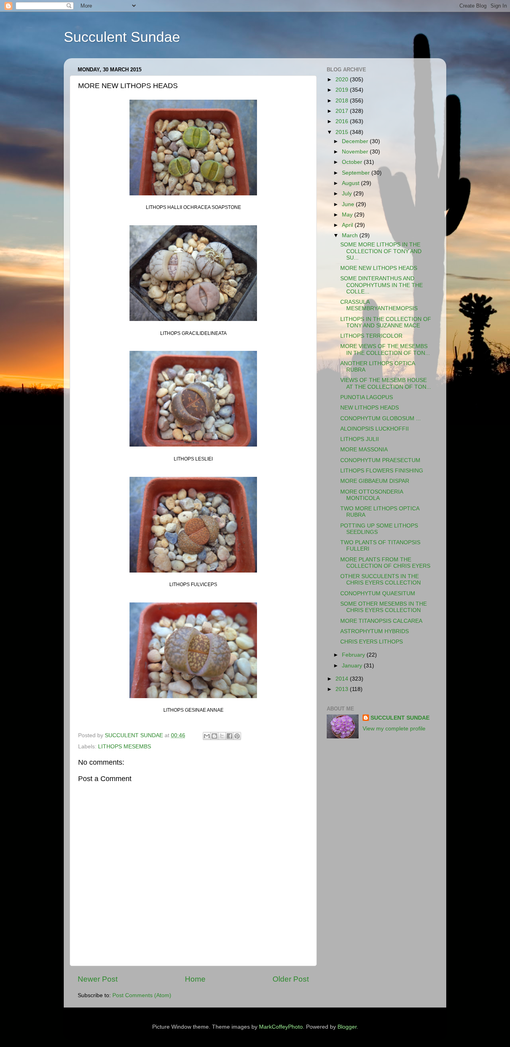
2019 (342, 90)
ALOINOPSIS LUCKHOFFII (374, 429)
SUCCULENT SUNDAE (400, 718)
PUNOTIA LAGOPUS (366, 397)
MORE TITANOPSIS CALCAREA (381, 621)
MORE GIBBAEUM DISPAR (374, 481)
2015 (342, 132)
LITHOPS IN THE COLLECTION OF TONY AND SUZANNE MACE (385, 322)
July (347, 194)
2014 (342, 679)
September (356, 173)
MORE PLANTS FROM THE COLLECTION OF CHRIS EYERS (385, 563)
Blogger (347, 1027)
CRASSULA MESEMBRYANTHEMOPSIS (379, 305)
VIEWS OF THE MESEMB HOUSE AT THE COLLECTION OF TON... (385, 383)
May (348, 215)
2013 (342, 689)
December (356, 141)
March (350, 235)
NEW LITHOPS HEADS (369, 408)
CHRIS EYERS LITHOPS (371, 642)
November (356, 152)
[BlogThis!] (214, 736)
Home (195, 979)
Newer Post (98, 979)
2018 (342, 101)
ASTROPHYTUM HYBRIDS (374, 631)
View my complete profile (394, 729)
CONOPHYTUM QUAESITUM (377, 593)
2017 (342, 111)
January (353, 666)
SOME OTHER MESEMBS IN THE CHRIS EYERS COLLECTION (383, 607)
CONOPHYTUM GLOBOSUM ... (380, 418)
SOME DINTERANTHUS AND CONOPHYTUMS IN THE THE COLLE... (381, 285)
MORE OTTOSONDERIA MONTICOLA (371, 495)
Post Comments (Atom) (141, 995)
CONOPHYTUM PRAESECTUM (380, 460)
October (353, 162)
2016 (342, 121)
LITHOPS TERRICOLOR (371, 336)
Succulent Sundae (122, 37)
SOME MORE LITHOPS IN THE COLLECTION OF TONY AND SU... (381, 251)
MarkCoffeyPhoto (281, 1027)
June (349, 204)
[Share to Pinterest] (237, 736)
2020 (342, 80)
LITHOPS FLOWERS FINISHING (381, 471)
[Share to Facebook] (229, 736)
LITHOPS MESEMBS (124, 747)
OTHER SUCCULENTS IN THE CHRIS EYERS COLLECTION (380, 579)
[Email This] (207, 736)
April (348, 225)
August (351, 183)
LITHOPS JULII (359, 439)
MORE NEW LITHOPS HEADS (378, 268)
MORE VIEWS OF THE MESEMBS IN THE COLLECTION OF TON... (385, 349)
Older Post (291, 979)
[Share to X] (222, 736)
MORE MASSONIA (364, 450)
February (354, 655)
